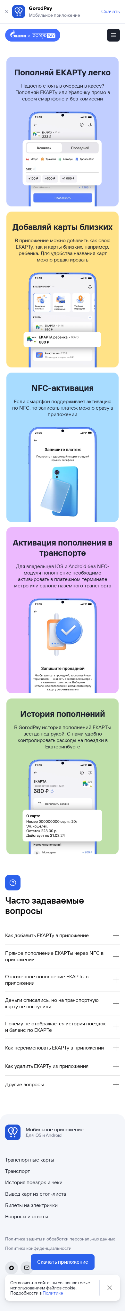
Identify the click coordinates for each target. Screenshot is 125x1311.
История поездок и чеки (34, 1182)
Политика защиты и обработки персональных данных (60, 1238)
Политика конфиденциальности (38, 1248)
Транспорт (17, 1171)
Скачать (110, 11)
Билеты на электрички (31, 1205)
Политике (53, 1293)
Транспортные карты (29, 1160)
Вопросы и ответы (26, 1216)
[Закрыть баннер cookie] (109, 1288)
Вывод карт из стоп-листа (35, 1194)
